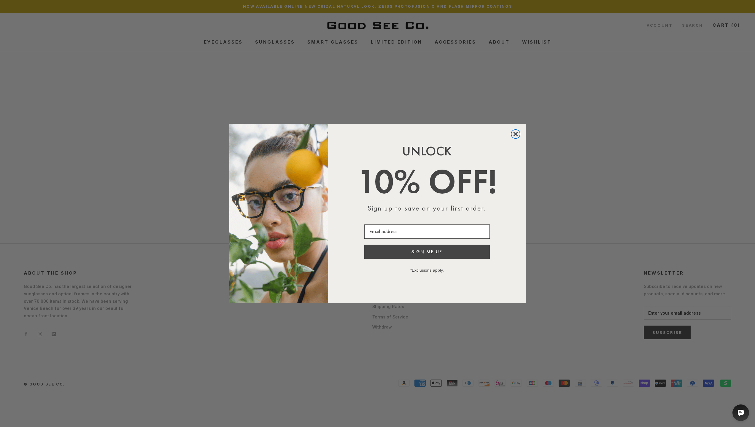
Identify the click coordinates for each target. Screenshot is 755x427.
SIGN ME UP (426, 251)
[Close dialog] (515, 134)
